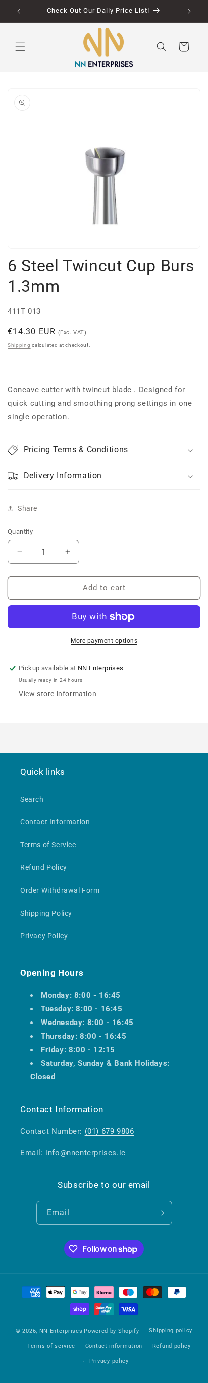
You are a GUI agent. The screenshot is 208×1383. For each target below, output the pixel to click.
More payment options (104, 640)
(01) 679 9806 (109, 1131)
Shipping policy (170, 1330)
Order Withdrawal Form (60, 890)
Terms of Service (48, 844)
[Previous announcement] (19, 11)
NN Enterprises (61, 1331)
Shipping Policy (46, 913)
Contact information (113, 1346)
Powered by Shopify (111, 1331)
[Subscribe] (160, 1213)
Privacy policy (109, 1361)
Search (32, 799)
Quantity (20, 531)
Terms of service (51, 1346)
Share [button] (27, 508)
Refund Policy (43, 867)
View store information (57, 694)
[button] (20, 47)
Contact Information (55, 822)
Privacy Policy (44, 936)
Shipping (19, 345)
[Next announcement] (189, 11)
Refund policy (171, 1346)
